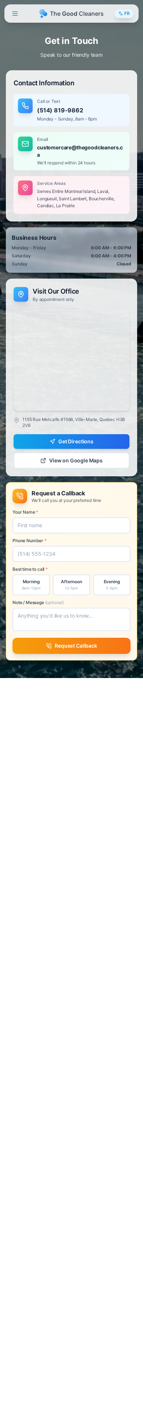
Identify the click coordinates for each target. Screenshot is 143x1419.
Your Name (25, 512)
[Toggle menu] (15, 13)
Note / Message (38, 602)
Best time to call (30, 569)
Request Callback (76, 646)
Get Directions (76, 441)
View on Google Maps (76, 460)
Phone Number (29, 540)
